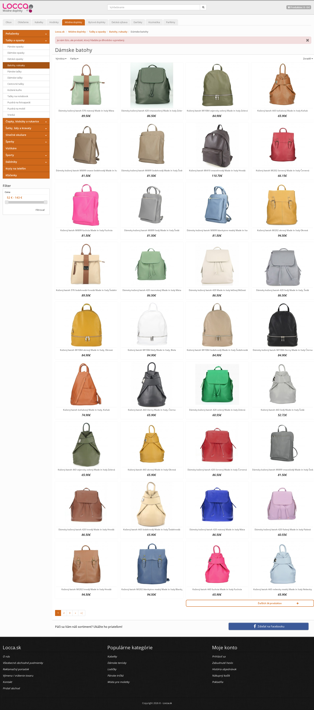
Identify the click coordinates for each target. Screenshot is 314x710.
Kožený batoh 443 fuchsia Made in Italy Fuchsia (217, 589)
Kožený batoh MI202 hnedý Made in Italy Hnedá (86, 589)
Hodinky (54, 22)
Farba (73, 58)
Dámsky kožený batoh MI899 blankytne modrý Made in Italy (218, 230)
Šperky (10, 141)
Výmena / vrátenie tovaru (18, 675)
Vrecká (11, 114)
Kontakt (7, 682)
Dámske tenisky (116, 663)
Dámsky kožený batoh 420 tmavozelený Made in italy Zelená (152, 110)
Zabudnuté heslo (222, 663)
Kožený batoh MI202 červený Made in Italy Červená (282, 170)
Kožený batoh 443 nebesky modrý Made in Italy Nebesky (282, 589)
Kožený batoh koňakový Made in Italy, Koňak (86, 409)
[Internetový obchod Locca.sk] (18, 7)
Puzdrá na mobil (16, 108)
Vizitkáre (11, 148)
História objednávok (224, 669)
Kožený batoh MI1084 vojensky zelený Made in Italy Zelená (217, 110)
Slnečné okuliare (16, 135)
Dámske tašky (15, 77)
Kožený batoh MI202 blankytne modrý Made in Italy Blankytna (153, 589)
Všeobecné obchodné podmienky (23, 663)
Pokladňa (217, 682)
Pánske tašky (14, 71)
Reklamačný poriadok (16, 669)
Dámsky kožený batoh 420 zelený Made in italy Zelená (217, 409)
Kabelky (39, 22)
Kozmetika (154, 22)
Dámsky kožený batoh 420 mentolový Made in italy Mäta (151, 290)
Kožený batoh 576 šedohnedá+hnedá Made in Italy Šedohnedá (88, 290)
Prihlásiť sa (219, 656)
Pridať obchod (11, 688)
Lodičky (111, 669)
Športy (10, 155)
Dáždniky (11, 161)
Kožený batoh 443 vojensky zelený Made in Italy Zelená (86, 469)
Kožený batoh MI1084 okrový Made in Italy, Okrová (86, 350)
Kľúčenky (11, 175)
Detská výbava (119, 22)
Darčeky (138, 22)
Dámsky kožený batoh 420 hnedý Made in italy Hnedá (86, 529)
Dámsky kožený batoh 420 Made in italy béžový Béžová (217, 290)
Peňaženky (12, 33)
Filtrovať (40, 210)
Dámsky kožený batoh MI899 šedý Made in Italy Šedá (151, 230)
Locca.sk (60, 31)
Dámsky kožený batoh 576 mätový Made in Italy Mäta (86, 110)
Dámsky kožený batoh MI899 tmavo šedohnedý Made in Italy (87, 170)
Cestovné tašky (15, 83)
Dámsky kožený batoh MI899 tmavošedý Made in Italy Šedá (283, 469)
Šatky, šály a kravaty (18, 128)
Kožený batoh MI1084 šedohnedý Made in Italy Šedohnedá (217, 350)
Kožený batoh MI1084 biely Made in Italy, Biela (152, 350)
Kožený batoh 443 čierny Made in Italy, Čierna (152, 409)
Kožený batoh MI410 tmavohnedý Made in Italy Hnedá (217, 170)
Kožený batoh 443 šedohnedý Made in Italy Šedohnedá (151, 529)
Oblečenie (23, 22)
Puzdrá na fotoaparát (19, 102)
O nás (6, 656)
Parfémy (170, 22)
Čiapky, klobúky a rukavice (22, 121)
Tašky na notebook (17, 96)
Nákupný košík (221, 675)
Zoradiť (307, 58)
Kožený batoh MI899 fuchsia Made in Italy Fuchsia (86, 230)
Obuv (9, 22)
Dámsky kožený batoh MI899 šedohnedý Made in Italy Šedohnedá (155, 170)
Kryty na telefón (16, 168)
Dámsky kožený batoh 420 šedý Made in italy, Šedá (282, 290)
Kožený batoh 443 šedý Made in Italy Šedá (282, 409)
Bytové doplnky (96, 22)
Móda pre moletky (118, 682)
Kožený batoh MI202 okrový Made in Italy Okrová (282, 230)
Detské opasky (15, 59)
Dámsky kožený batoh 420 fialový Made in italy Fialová (283, 529)
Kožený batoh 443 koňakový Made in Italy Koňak (282, 110)
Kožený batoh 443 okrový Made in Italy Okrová (152, 469)
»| (81, 613)
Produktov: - (300, 7)
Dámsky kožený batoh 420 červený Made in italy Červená (217, 469)
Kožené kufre (14, 90)
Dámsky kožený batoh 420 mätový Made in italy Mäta (217, 529)
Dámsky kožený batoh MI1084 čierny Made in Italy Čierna (283, 350)
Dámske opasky (16, 52)
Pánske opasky (15, 46)
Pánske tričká (115, 675)
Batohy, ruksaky (118, 31)
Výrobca (60, 58)
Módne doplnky (73, 22)
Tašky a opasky (97, 31)
